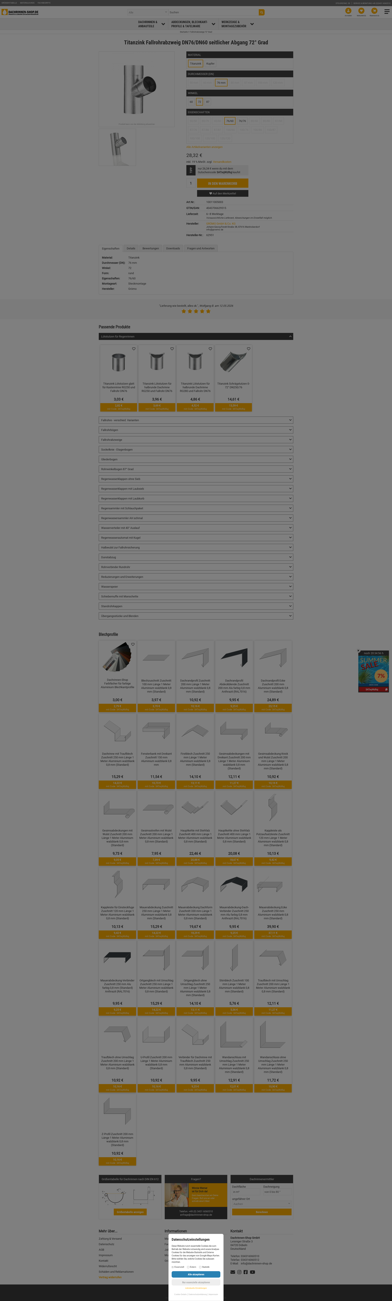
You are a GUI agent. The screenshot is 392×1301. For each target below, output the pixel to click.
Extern (193, 1267)
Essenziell (179, 1267)
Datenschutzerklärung (197, 1294)
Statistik (205, 1267)
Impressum (213, 1294)
